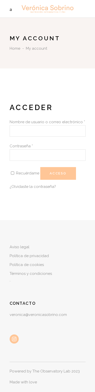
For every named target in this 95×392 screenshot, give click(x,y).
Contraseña (21, 146)
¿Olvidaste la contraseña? (33, 186)
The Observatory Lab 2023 (56, 371)
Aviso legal (19, 247)
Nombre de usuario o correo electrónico (47, 122)
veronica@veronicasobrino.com (38, 314)
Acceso (58, 173)
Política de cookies (27, 264)
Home (15, 48)
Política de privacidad (29, 256)
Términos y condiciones (31, 273)
